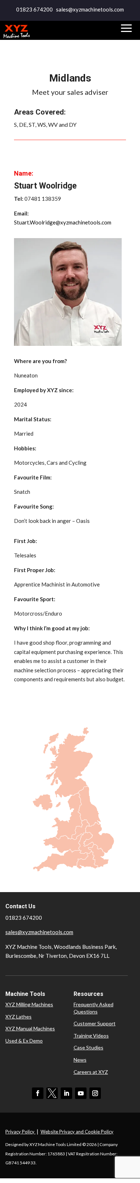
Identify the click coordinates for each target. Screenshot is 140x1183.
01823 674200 (34, 9)
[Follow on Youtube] (81, 1093)
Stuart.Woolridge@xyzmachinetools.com (62, 222)
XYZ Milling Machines (29, 1004)
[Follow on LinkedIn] (66, 1093)
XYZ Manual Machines (30, 1028)
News (80, 1060)
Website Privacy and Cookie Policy (77, 1132)
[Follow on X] (52, 1093)
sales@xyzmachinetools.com (39, 932)
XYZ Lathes (18, 1016)
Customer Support (95, 1023)
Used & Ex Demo (24, 1041)
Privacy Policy (20, 1132)
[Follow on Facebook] (37, 1093)
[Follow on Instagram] (95, 1093)
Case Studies (88, 1047)
